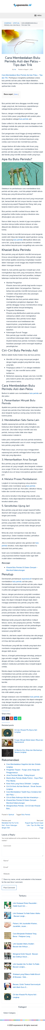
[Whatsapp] (19, 718)
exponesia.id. (18, 1025)
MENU (39, 16)
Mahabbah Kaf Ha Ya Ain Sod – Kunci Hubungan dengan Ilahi (10, 824)
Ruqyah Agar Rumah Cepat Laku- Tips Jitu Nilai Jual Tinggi (34, 824)
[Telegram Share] (15, 718)
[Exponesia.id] (22, 5)
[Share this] (3, 718)
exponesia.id (26, 578)
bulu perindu (23, 119)
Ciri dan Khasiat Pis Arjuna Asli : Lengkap (26, 731)
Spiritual (11, 814)
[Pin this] (11, 718)
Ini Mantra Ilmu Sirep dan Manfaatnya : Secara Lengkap (28, 751)
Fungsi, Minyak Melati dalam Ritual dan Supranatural (28, 741)
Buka (16, 94)
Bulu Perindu (26, 814)
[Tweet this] (7, 718)
